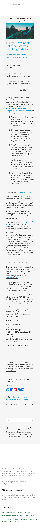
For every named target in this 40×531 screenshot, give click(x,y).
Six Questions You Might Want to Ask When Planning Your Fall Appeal (19, 520)
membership (22, 399)
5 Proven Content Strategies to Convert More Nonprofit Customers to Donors (19, 108)
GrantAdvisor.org (24, 192)
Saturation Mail (12, 278)
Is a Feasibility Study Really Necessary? (18, 516)
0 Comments (22, 57)
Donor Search (11, 371)
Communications (20, 397)
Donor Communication (16, 52)
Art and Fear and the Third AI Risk (16, 512)
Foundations (11, 55)
